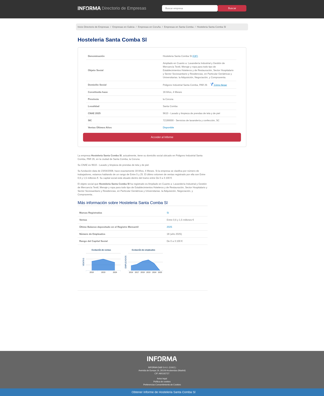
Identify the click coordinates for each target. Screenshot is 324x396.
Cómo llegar (220, 85)
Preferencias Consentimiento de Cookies (162, 385)
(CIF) (195, 56)
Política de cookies (162, 381)
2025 (169, 227)
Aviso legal (162, 378)
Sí (168, 212)
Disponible (168, 127)
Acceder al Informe (162, 137)
